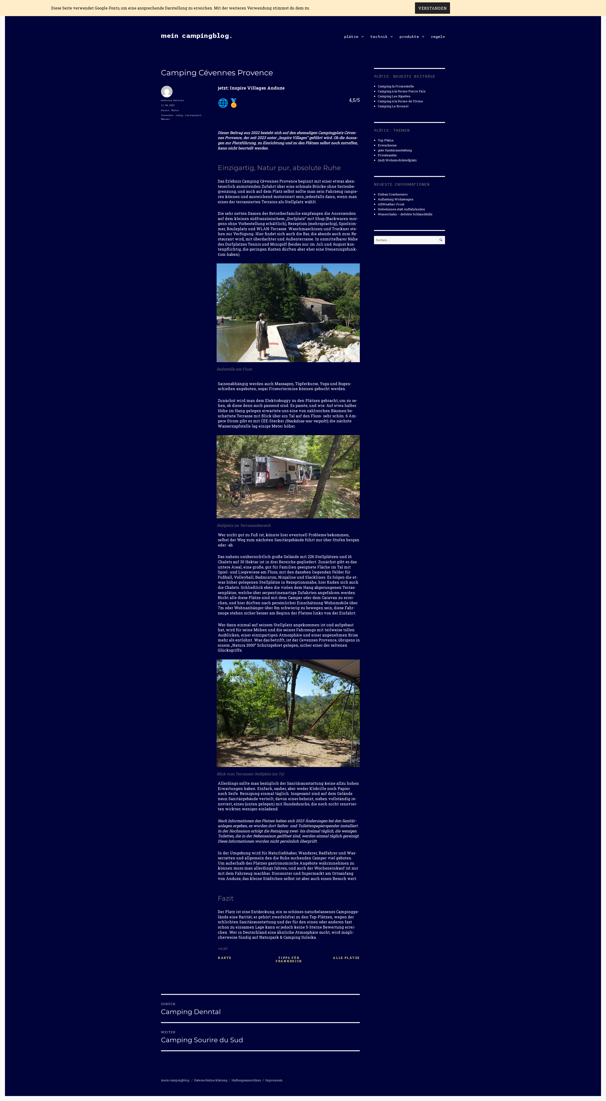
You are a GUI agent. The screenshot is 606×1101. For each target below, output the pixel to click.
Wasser (165, 119)
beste (165, 110)
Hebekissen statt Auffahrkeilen (401, 209)
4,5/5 (354, 100)
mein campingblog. (196, 35)
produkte (409, 36)
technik (379, 36)
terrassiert (193, 115)
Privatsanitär (387, 155)
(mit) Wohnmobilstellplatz (397, 160)
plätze (351, 36)
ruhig (179, 115)
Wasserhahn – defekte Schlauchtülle (405, 214)
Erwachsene (387, 145)
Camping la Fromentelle (396, 86)
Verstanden (432, 8)
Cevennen (167, 115)
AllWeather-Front (391, 204)
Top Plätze (386, 140)
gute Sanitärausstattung (395, 150)
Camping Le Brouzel (393, 106)
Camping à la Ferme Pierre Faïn (401, 91)
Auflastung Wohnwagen (395, 199)
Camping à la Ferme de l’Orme (400, 101)
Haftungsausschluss (246, 1080)
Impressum (274, 1080)
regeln (438, 36)
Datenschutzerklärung (210, 1080)
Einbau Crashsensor (393, 194)
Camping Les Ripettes (394, 96)
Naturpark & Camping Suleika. (288, 937)
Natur (175, 110)
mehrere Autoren (172, 100)
